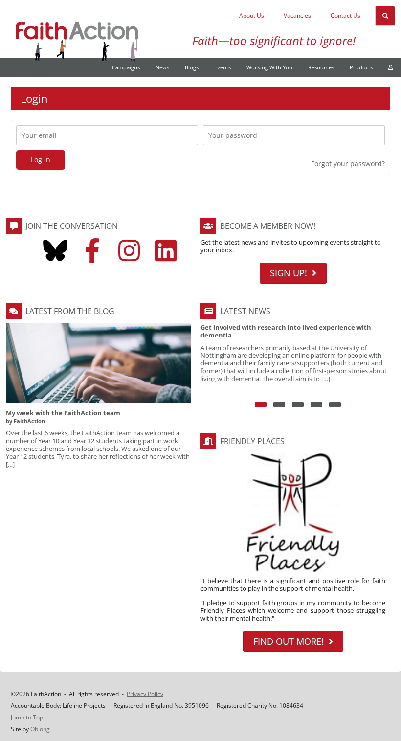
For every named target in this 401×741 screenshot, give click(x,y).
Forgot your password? (348, 163)
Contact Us (345, 15)
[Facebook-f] (92, 250)
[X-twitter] (18, 250)
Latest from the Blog (69, 311)
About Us (251, 15)
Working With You (269, 67)
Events (222, 67)
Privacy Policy (145, 694)
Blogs (192, 67)
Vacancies (297, 15)
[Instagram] (129, 250)
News (162, 67)
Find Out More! (288, 641)
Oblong (40, 729)
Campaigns (126, 67)
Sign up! (288, 273)
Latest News (245, 311)
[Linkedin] (166, 250)
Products (361, 67)
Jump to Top (27, 717)
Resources (321, 67)
